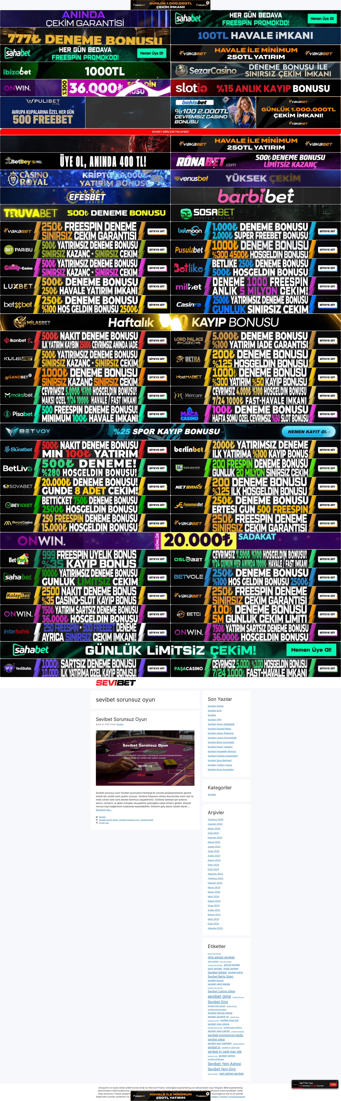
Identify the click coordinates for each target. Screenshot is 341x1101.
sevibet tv (214, 1047)
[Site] (85, 231)
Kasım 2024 (214, 860)
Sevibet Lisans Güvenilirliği (222, 737)
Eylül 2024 (213, 869)
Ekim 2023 (213, 919)
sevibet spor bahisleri (220, 1043)
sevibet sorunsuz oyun (129, 820)
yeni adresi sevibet (231, 1073)
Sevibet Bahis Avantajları (221, 742)
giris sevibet (213, 961)
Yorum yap (104, 823)
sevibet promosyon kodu (225, 1035)
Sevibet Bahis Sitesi (220, 976)
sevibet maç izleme (218, 1024)
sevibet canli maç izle (215, 988)
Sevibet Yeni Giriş (222, 1069)
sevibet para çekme (219, 1031)
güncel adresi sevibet (215, 965)
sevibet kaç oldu (213, 1021)
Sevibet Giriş (215, 710)
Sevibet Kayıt (234, 1017)
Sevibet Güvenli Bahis (219, 728)
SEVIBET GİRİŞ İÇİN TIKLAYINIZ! (170, 131)
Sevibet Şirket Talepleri (220, 747)
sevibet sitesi (216, 1039)
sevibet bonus (216, 980)
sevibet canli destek (219, 984)
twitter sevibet (213, 1074)
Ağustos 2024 (215, 874)
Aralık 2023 (214, 910)
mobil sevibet (230, 968)
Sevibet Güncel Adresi (220, 1013)
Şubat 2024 (214, 901)
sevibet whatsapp (216, 1059)
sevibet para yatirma (233, 1027)
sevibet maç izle (229, 1020)
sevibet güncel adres (217, 1009)
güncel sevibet (232, 964)
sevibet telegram (238, 1044)
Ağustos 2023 (215, 928)
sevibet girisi (219, 996)
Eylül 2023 (213, 923)
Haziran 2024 (215, 883)
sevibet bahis (235, 972)
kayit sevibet (215, 968)
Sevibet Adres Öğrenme (221, 733)
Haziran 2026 (215, 824)
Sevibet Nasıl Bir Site (215, 1028)
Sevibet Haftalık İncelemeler (223, 756)
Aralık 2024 (214, 855)
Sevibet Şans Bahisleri (220, 760)
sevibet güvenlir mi (218, 1016)
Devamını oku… (104, 810)
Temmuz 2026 (215, 819)
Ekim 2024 (213, 865)
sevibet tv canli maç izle (224, 1051)
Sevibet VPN (214, 719)
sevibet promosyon (237, 1031)
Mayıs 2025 (214, 842)
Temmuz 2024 (215, 878)
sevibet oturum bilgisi (108, 820)
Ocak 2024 (214, 905)
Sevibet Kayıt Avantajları (221, 769)
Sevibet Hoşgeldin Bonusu (222, 751)
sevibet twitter (146, 820)
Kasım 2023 (214, 914)
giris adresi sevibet (221, 957)
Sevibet (102, 817)
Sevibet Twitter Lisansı (220, 765)
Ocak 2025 (213, 851)
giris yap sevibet (225, 962)
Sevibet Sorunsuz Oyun (121, 719)
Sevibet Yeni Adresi (224, 1063)
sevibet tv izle (212, 1056)
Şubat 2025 (214, 846)
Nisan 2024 (214, 892)
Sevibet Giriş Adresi (216, 1006)
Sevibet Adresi (216, 706)
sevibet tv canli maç (231, 1047)
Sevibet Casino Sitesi (221, 991)
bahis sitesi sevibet (214, 954)
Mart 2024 (213, 896)
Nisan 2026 (214, 828)
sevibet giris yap (238, 997)
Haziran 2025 (215, 837)
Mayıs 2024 (214, 887)
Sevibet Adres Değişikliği (221, 724)
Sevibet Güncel (232, 1006)
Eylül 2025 (213, 833)
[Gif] (170, 322)
